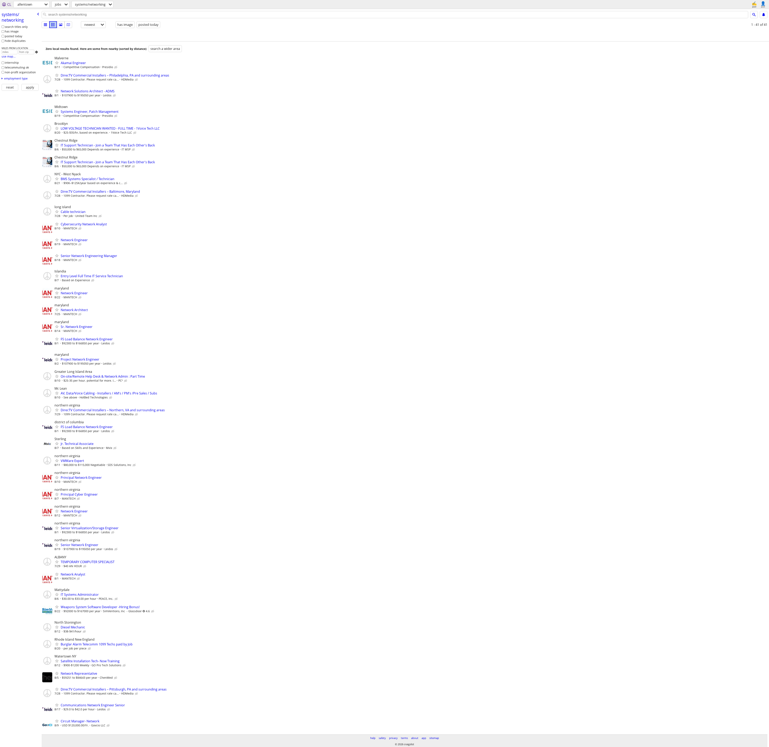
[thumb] (53, 24)
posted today (13, 36)
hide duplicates (15, 41)
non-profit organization (20, 72)
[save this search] (763, 14)
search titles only (16, 27)
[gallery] (60, 24)
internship (12, 63)
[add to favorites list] (56, 62)
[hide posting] (116, 67)
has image (12, 31)
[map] (68, 24)
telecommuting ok (17, 67)
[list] (45, 24)
